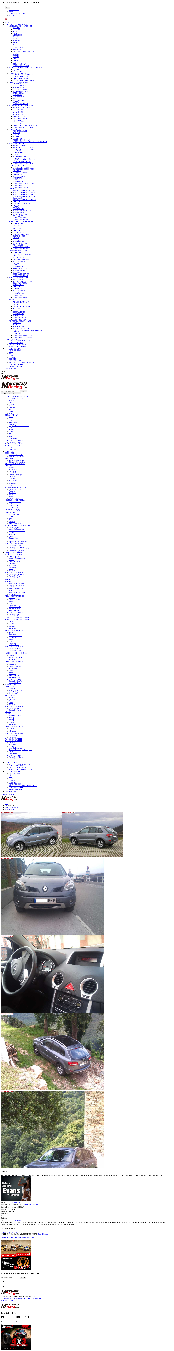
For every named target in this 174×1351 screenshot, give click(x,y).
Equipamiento (13, 730)
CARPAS (16, 332)
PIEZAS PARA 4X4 (11, 695)
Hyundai (11, 424)
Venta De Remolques (15, 748)
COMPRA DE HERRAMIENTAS (24, 337)
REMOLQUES (18, 216)
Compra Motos (13, 735)
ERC (10, 353)
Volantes (11, 518)
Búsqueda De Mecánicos (17, 462)
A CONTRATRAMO (16, 366)
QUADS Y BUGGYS (20, 283)
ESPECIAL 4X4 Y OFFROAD (19, 277)
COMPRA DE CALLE (20, 185)
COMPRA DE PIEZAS (20, 104)
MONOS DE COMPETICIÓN (23, 147)
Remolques (12, 594)
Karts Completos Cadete (16, 585)
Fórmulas (12, 623)
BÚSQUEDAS (18, 71)
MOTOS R (16, 305)
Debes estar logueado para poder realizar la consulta (17, 1237)
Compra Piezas (13, 737)
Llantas (11, 485)
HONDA (16, 57)
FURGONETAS (18, 326)
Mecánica (12, 632)
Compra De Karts (14, 614)
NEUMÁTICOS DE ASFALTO (15, 487)
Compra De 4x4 (14, 708)
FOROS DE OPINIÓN (12, 348)
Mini (10, 433)
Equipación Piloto (14, 677)
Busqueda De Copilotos (16, 456)
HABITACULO (10, 513)
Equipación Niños (14, 608)
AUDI (15, 62)
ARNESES (16, 133)
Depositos (12, 478)
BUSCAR (23, 391)
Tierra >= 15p (13, 505)
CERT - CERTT (14, 357)
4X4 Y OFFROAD (11, 685)
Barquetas (12, 621)
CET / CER (12, 359)
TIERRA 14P (17, 120)
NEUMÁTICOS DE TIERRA (15, 500)
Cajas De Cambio (14, 473)
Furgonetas (12, 746)
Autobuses (12, 744)
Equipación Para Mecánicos (18, 542)
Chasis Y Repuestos (15, 599)
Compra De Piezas (15, 545)
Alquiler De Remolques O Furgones (20, 750)
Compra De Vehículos (16, 757)
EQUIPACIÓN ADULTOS (22, 210)
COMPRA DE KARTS (20, 218)
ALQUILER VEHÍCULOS (14, 444)
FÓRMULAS (17, 225)
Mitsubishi (12, 408)
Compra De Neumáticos (16, 547)
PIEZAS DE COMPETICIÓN (19, 82)
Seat (10, 418)
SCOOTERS (17, 308)
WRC (11, 352)
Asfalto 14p (12, 491)
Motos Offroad (13, 717)
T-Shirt (14, 1220)
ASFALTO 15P (18, 111)
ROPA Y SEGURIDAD (16, 144)
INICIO (7, 22)
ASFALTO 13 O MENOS (21, 107)
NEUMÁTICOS (18, 182)
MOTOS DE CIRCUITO (21, 301)
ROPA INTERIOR (19, 153)
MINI (15, 58)
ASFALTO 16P (18, 113)
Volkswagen (13, 422)
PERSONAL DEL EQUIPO (18, 73)
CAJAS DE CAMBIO (20, 89)
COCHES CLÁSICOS (16, 165)
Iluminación (12, 484)
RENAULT (17, 31)
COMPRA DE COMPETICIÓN (23, 183)
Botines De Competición (17, 531)
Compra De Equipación (16, 551)
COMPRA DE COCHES (21, 66)
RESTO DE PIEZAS (20, 214)
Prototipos (12, 627)
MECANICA (17, 201)
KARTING (12, 189)
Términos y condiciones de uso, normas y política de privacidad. (21, 1298)
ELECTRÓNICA (18, 87)
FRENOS (16, 98)
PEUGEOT (16, 28)
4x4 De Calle (13, 694)
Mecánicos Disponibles (16, 460)
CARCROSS (17, 252)
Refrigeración (13, 469)
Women (19, 1220)
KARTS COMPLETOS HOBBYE (24, 200)
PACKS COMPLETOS (20, 145)
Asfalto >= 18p (14, 498)
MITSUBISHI (17, 35)
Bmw (10, 406)
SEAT (15, 44)
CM (14, 227)
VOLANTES (17, 134)
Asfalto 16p (12, 494)
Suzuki (11, 429)
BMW (15, 33)
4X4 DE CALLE (18, 285)
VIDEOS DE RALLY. (16, 364)
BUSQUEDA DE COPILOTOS (23, 77)
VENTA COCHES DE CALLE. (19, 341)
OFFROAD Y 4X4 (19, 124)
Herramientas (13, 753)
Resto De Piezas (14, 610)
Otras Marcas (13, 438)
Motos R (11, 719)
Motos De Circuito (15, 715)
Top (24, 1220)
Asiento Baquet (14, 514)
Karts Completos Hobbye (17, 592)
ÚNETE (23, 1277)
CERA (11, 355)
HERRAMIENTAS (19, 334)
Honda (11, 431)
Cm (10, 625)
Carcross (11, 656)
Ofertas (11, 447)
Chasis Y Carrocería (15, 636)
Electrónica (12, 471)
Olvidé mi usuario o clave (17, 13)
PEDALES (16, 136)
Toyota (11, 427)
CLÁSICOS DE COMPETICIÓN (24, 169)
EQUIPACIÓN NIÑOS (20, 212)
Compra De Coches (15, 442)
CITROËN (16, 29)
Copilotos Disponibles (16, 455)
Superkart (12, 590)
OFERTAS (16, 69)
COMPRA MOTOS (19, 317)
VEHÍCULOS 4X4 (11, 686)
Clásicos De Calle (14, 556)
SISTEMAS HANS (19, 156)
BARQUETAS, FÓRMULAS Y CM (17, 618)
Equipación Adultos (15, 607)
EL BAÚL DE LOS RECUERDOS (20, 346)
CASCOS (16, 154)
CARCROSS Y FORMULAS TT (16, 654)
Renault (11, 404)
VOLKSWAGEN (18, 48)
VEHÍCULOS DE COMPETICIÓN (20, 26)
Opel (10, 420)
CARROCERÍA (18, 93)
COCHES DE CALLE (12, 339)
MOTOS (12, 299)
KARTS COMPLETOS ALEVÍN (24, 191)
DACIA (15, 60)
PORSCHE (16, 40)
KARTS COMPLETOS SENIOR (24, 196)
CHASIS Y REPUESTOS (21, 203)
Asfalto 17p (12, 496)
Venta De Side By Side (16, 690)
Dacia (11, 435)
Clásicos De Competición (17, 558)
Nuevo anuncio (14, 10)
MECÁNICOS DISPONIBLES (23, 78)
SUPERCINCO (17, 1202)
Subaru (11, 417)
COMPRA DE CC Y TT (21, 274)
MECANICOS (9, 458)
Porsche (11, 411)
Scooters (11, 723)
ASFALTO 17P (18, 115)
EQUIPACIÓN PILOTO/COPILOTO (17, 525)
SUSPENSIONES (19, 96)
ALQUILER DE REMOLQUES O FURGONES (29, 330)
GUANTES (17, 151)
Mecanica (12, 598)
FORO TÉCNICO (15, 361)
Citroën (11, 402)
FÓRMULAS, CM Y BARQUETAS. (21, 221)
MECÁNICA (17, 230)
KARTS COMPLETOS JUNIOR (24, 194)
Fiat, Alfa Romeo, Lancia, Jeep (19, 426)
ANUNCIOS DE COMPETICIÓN (16, 24)
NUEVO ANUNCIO (8, 795)
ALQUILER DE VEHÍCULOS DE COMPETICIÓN (26, 67)
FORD (15, 39)
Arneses (11, 516)
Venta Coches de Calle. (12, 807)
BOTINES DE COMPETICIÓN (23, 149)
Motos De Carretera (15, 721)
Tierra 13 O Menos (15, 502)
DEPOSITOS (17, 95)
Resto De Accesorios (15, 523)
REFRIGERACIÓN (19, 86)
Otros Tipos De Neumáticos (18, 511)
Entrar (11, 11)
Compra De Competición (17, 574)
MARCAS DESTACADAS (14, 399)
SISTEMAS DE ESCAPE (21, 91)
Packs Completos (14, 527)
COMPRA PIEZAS (19, 319)
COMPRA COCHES (16, 343)
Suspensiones (13, 480)
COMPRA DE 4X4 (19, 296)
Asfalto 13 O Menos (15, 489)
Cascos (11, 536)
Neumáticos (12, 570)
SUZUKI (16, 55)
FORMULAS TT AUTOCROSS (23, 254)
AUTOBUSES (18, 325)
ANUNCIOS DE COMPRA (14, 440)
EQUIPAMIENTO (19, 312)
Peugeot (11, 400)
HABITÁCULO (14, 129)
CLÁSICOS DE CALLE (21, 167)
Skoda (11, 413)
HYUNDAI (17, 49)
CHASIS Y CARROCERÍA (22, 234)
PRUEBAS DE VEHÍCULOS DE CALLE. (23, 363)
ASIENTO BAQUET (20, 131)
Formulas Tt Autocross (16, 657)
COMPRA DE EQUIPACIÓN (23, 163)
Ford (10, 409)
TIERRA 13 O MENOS (20, 118)
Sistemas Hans (13, 538)
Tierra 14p (12, 504)
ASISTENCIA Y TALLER (13, 739)
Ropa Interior (13, 534)
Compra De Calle (14, 576)
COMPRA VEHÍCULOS (21, 247)
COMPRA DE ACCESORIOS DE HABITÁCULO (30, 142)
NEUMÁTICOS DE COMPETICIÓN (21, 105)
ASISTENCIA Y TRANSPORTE (20, 321)
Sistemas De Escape (15, 475)
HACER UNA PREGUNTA (10, 1232)
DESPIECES (17, 310)
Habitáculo (12, 567)
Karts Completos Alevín (16, 583)
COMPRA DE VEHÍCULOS (22, 335)
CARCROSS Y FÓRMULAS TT (20, 250)
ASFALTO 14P (18, 109)
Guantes (11, 532)
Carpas (11, 751)
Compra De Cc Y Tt (15, 681)
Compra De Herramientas (17, 759)
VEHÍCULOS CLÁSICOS (14, 552)
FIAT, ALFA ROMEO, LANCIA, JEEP (26, 51)
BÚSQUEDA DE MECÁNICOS (24, 80)
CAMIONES (17, 323)
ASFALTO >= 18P (19, 116)
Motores (11, 467)
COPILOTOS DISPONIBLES (23, 75)
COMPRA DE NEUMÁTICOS (23, 127)
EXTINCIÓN (17, 138)
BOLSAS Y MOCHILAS (21, 158)
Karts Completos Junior (16, 587)
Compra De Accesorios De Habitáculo (21, 549)
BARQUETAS (18, 223)
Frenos (11, 482)
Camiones (12, 742)
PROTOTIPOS (18, 229)
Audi (10, 437)
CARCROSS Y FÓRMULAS (14, 652)
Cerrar (7, 8)
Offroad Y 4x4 (13, 507)
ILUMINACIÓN (18, 100)
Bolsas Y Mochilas (15, 540)
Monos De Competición (16, 529)
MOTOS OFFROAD (20, 303)
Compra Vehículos (15, 648)
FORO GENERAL (15, 350)
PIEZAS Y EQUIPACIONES (14, 596)
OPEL (15, 46)
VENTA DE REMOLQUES (22, 328)
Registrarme (13, 15)
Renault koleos (9, 809)
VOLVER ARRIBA (7, 1300)
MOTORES (17, 84)
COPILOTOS (9, 453)
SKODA (16, 42)
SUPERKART (17, 198)
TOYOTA (16, 53)
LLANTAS (16, 102)
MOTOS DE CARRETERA (22, 306)
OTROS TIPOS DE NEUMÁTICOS (25, 125)
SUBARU (16, 37)
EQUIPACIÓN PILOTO (21, 270)
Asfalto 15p (12, 493)
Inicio (6, 804)
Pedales (11, 520)
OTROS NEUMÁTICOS (13, 509)
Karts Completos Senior (16, 589)
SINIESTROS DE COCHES (18, 344)
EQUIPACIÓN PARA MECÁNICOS (25, 160)
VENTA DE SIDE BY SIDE (22, 281)
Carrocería (12, 476)
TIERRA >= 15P (18, 122)
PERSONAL (9, 451)
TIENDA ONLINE (11, 368)
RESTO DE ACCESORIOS (22, 140)
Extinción (12, 522)
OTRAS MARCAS (19, 64)
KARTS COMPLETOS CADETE (24, 192)
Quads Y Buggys (14, 692)
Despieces (12, 728)
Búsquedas (12, 449)
